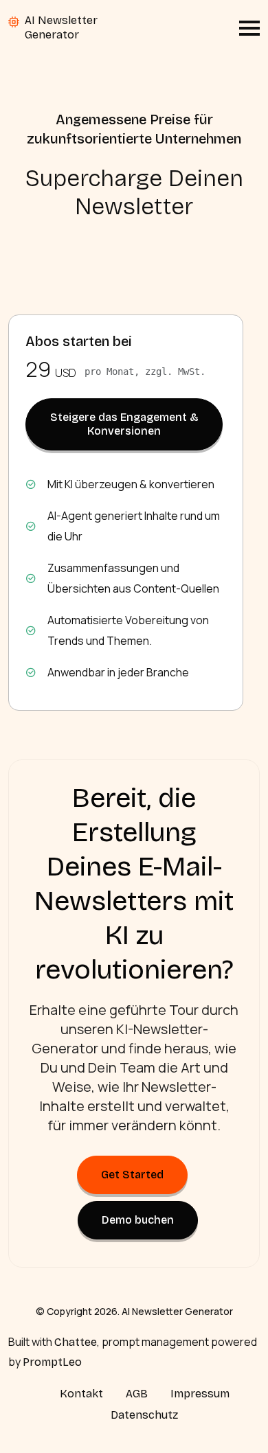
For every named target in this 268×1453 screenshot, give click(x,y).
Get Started (132, 1174)
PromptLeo (52, 1362)
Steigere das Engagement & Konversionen (124, 424)
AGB (137, 1393)
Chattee (75, 1342)
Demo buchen (138, 1219)
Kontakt (81, 1393)
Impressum (200, 1393)
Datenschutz (144, 1414)
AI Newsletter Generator (61, 27)
